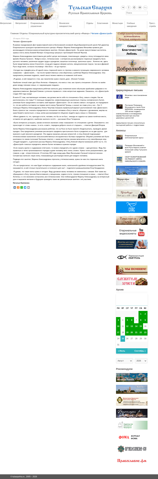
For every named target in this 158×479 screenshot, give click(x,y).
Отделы (89, 23)
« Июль (121, 351)
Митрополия (5, 23)
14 (136, 326)
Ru (145, 7)
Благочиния (102, 23)
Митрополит (21, 23)
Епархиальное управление (37, 24)
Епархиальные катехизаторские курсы (134, 137)
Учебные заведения (132, 24)
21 (136, 332)
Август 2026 (131, 299)
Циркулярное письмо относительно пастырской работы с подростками (130, 124)
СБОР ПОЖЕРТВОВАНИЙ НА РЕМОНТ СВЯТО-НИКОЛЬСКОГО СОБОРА (135, 159)
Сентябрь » (140, 351)
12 (127, 326)
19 (127, 332)
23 (145, 332)
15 (141, 326)
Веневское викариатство (65, 24)
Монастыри (117, 23)
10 (118, 326)
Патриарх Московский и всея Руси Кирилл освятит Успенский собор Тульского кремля (136, 148)
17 (118, 332)
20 (132, 332)
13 (132, 326)
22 (141, 332)
